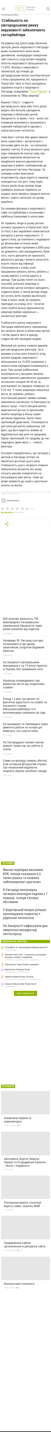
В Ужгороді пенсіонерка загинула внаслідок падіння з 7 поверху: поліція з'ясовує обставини (25, 896)
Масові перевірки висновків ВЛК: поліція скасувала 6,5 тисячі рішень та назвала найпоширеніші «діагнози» (23, 876)
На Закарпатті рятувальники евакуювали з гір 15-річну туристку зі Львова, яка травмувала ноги (25, 666)
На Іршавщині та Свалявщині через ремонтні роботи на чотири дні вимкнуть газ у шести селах (25, 727)
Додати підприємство (25, 993)
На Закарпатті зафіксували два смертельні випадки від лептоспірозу (25, 930)
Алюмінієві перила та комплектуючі (17, 1119)
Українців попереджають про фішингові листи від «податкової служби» (23, 684)
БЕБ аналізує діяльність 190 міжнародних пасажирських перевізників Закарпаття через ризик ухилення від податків (22, 624)
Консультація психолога (19, 1283)
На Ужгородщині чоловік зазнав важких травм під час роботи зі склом (23, 746)
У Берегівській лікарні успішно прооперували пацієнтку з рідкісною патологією (24, 914)
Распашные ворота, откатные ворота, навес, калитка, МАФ (22, 1204)
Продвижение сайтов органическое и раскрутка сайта (24, 1244)
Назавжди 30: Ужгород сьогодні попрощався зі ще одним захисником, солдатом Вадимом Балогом (23, 646)
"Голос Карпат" (38, 91)
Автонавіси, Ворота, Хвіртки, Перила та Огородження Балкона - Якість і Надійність (25, 1162)
